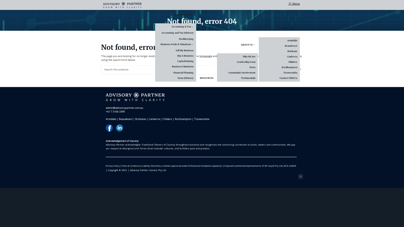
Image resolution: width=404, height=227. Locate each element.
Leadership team (246, 62)
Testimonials (248, 78)
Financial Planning (183, 72)
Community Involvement (241, 72)
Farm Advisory (186, 78)
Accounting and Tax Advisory (178, 33)
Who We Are (249, 56)
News (252, 67)
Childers (292, 62)
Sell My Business (185, 50)
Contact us (287, 28)
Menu (295, 3)
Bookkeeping (186, 39)
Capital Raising (185, 61)
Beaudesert (291, 46)
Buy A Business (185, 56)
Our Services (182, 14)
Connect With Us (288, 78)
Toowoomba (290, 72)
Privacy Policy (113, 166)
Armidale (292, 40)
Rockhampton (289, 67)
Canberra (292, 56)
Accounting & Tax (182, 26)
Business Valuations (183, 66)
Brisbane (292, 51)
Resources (207, 78)
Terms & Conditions (131, 166)
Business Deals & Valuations (176, 44)
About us (247, 44)
